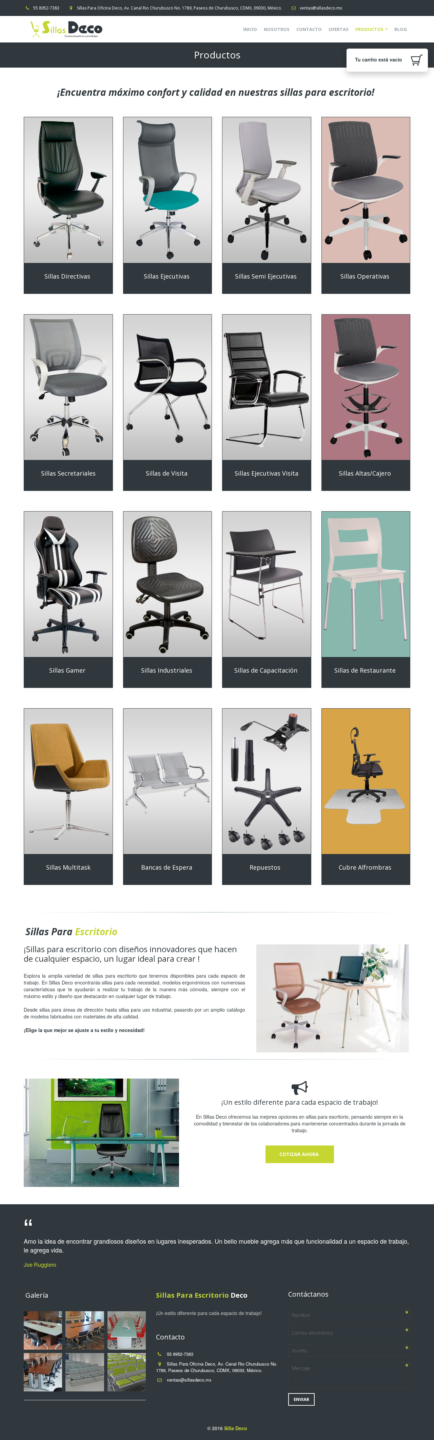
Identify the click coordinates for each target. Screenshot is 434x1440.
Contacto (309, 29)
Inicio (250, 29)
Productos (369, 29)
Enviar (301, 1399)
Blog (400, 29)
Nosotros (277, 29)
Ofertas (339, 29)
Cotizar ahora (299, 1154)
